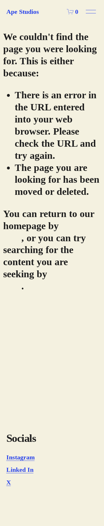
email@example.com (34, 490)
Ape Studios (22, 11)
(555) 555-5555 (26, 498)
